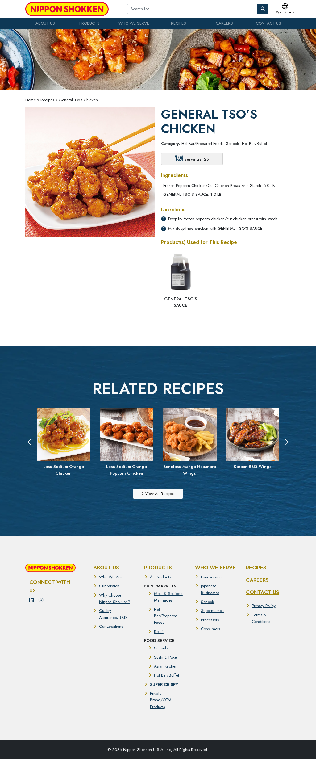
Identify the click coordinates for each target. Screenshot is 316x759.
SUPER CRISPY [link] (164, 684)
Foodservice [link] (211, 577)
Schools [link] (161, 648)
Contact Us (268, 23)
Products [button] (90, 23)
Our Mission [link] (109, 586)
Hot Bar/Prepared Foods (202, 143)
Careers (224, 23)
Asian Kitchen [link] (165, 666)
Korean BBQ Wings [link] (190, 466)
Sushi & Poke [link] (165, 657)
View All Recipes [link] (159, 494)
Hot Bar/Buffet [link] (166, 675)
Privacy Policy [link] (264, 606)
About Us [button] (45, 23)
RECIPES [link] (256, 567)
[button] (285, 9)
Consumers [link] (210, 629)
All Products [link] (160, 577)
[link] (67, 9)
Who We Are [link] (110, 577)
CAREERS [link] (257, 580)
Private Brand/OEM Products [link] (160, 700)
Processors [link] (210, 620)
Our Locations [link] (111, 626)
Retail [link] (159, 632)
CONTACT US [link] (262, 592)
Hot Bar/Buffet (254, 143)
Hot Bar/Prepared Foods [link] (165, 616)
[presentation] (29, 442)
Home (30, 100)
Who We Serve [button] (134, 23)
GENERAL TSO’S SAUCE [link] (180, 302)
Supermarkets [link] (212, 611)
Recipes (47, 100)
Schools (232, 143)
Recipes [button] (178, 23)
